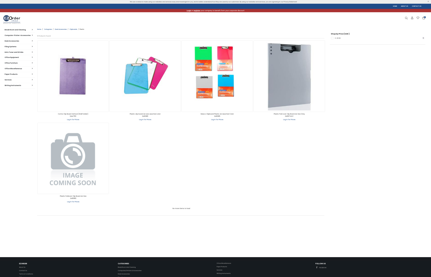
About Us (22, 267)
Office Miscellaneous (224, 263)
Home (39, 29)
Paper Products (222, 267)
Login (189, 10)
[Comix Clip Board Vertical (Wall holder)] (73, 76)
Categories (48, 29)
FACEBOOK (322, 268)
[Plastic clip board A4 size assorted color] (145, 76)
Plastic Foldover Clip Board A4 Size (73, 196)
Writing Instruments (224, 273)
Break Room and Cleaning (127, 267)
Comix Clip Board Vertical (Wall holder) (73, 114)
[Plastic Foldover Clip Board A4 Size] (73, 158)
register (197, 10)
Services (219, 270)
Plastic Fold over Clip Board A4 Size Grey (289, 114)
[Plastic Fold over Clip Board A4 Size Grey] (289, 76)
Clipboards (73, 29)
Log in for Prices (73, 119)
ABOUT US (404, 6)
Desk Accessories (61, 29)
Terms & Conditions (26, 274)
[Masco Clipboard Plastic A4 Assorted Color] (217, 76)
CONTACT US (416, 6)
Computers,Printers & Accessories (130, 271)
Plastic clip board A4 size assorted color (145, 114)
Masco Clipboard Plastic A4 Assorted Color (217, 114)
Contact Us (23, 271)
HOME (395, 6)
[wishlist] (418, 18)
